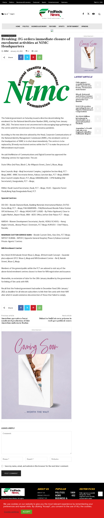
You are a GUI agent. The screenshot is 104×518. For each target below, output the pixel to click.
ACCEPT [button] (26, 512)
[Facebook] (83, 14)
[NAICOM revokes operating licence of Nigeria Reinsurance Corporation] (98, 108)
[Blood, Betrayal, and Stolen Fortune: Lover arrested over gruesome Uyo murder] (98, 96)
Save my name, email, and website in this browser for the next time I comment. (37, 466)
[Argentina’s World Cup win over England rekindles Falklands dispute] (98, 130)
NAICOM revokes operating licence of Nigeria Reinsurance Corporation (84, 109)
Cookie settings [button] (11, 512)
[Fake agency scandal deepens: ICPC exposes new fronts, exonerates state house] (98, 85)
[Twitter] (88, 14)
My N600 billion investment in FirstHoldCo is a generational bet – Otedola (83, 120)
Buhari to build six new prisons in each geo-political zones (55, 319)
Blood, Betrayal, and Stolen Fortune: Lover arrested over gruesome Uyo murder (84, 98)
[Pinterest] (33, 57)
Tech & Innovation (9, 36)
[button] (99, 14)
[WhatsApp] (39, 57)
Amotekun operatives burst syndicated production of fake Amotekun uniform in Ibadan (15, 320)
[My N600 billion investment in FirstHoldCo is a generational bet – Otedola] (98, 119)
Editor (6, 51)
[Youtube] (93, 14)
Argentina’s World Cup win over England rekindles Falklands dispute (84, 131)
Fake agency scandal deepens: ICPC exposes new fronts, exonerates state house (84, 86)
